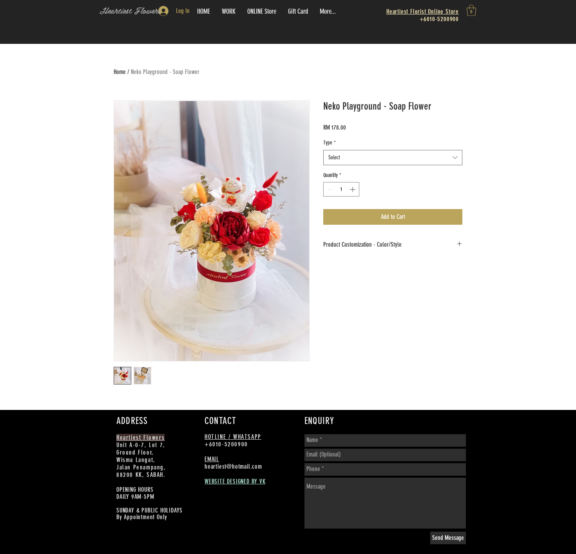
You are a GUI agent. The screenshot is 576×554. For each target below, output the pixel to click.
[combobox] (392, 157)
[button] (471, 10)
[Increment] (353, 189)
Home (120, 72)
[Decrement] (329, 189)
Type (329, 142)
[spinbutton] (341, 189)
